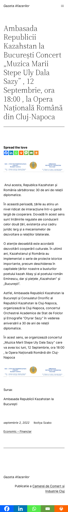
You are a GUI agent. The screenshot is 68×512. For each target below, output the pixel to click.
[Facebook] (6, 153)
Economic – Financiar (17, 431)
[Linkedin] (11, 153)
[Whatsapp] (16, 153)
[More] (36, 153)
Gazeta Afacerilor (16, 6)
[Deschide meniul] (62, 6)
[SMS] (26, 153)
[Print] (21, 153)
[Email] (31, 153)
